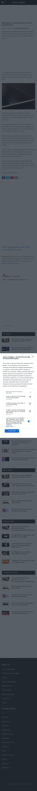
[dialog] (18, 395)
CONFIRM (12, 431)
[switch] (29, 397)
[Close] (33, 357)
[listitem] (18, 392)
